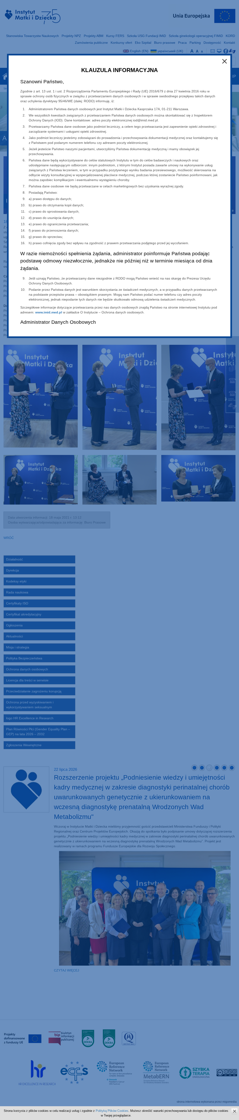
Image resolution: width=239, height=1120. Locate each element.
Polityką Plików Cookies (112, 1111)
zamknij (234, 1111)
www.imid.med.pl (48, 312)
